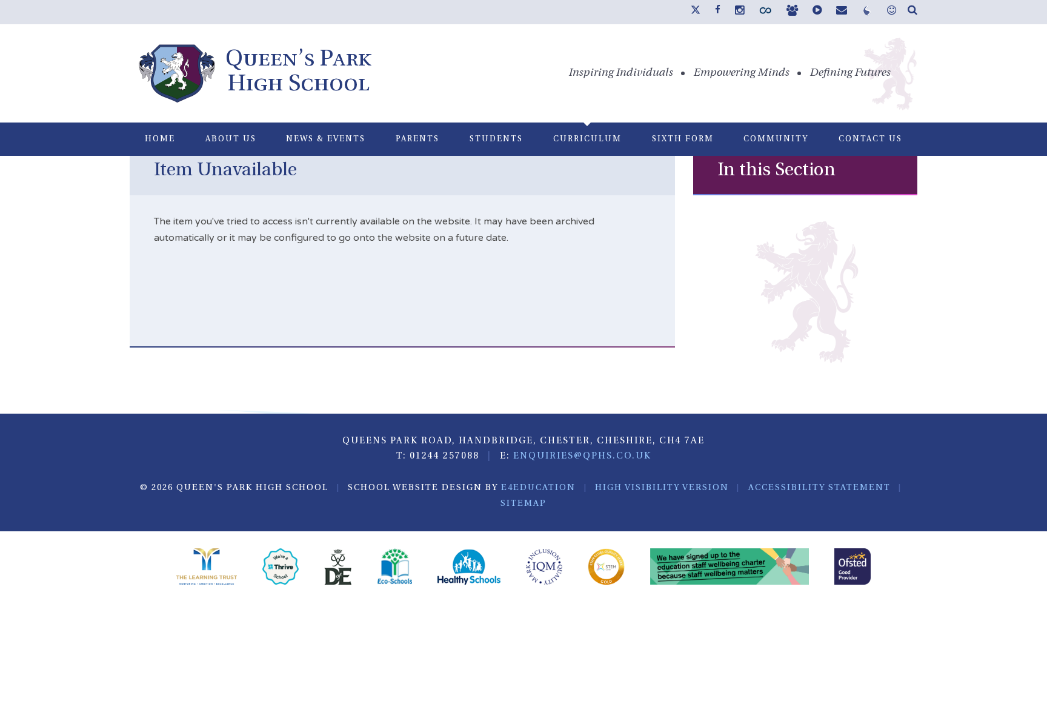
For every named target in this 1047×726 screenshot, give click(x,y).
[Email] (841, 11)
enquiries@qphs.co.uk (582, 456)
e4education (538, 487)
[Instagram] (739, 11)
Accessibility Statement (819, 487)
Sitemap (523, 503)
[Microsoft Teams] (792, 11)
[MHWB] (891, 11)
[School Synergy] (765, 13)
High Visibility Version (662, 487)
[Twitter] (695, 12)
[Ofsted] (852, 568)
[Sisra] (867, 13)
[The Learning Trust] (206, 568)
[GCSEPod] (817, 11)
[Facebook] (717, 10)
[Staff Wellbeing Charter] (729, 568)
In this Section (776, 170)
